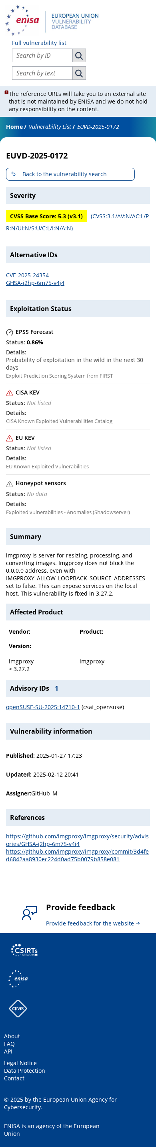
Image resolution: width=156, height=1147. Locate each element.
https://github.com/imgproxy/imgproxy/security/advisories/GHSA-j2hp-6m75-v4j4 (77, 840)
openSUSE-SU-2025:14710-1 (43, 707)
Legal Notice (20, 1063)
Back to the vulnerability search (64, 174)
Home (14, 126)
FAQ (9, 1043)
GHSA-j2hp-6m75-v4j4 (35, 283)
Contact (14, 1078)
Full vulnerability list (39, 43)
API (8, 1051)
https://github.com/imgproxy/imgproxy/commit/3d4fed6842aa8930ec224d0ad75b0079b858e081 (77, 855)
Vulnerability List (50, 126)
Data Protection (24, 1070)
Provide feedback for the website (90, 923)
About (12, 1036)
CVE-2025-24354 (27, 275)
